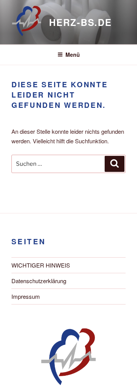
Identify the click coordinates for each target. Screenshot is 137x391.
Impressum (25, 296)
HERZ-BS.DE (80, 22)
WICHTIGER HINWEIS (40, 265)
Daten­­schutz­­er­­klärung (38, 281)
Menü (72, 54)
